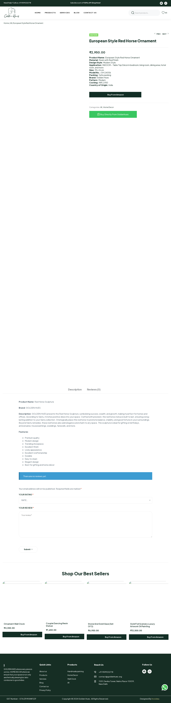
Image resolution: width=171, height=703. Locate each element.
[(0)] (163, 12)
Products (43, 675)
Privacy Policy (45, 690)
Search (133, 13)
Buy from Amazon (28, 634)
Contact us (44, 686)
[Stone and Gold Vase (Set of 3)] (106, 601)
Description (75, 389)
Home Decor (108, 107)
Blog (41, 682)
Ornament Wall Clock (14, 624)
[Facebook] (161, 3)
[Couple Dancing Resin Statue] (64, 600)
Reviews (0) (93, 389)
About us (43, 671)
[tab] (76, 390)
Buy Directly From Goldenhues (114, 114)
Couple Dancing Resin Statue (57, 624)
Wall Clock (71, 679)
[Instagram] (165, 3)
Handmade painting (75, 671)
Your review (26, 507)
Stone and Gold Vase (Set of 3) (100, 625)
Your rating (26, 494)
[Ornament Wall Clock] (22, 601)
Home (6, 23)
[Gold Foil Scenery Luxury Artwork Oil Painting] (149, 601)
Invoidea (155, 698)
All (11, 23)
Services (42, 679)
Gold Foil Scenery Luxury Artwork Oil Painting (142, 625)
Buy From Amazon (115, 95)
